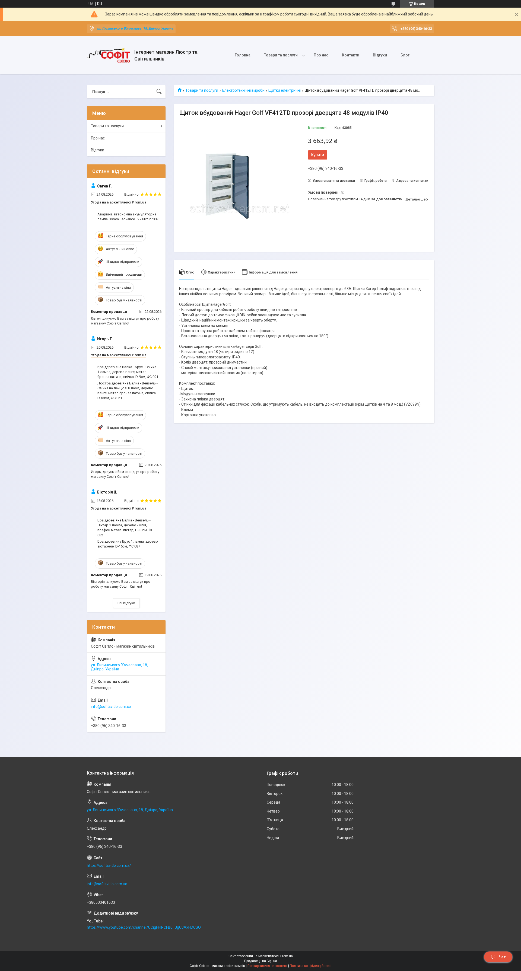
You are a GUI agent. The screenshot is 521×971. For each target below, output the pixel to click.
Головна (242, 55)
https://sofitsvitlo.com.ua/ (109, 865)
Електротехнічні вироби (243, 90)
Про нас (321, 55)
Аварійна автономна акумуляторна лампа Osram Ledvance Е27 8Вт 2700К (128, 216)
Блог (405, 55)
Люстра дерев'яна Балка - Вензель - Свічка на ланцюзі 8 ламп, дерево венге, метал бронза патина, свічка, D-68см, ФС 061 (127, 390)
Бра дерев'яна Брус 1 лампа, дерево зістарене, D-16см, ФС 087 (127, 543)
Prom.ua (286, 956)
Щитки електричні (284, 90)
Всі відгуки (126, 603)
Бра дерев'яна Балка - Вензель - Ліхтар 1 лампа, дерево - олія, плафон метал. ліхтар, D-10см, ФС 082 (125, 527)
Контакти (350, 55)
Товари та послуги (281, 55)
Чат (502, 957)
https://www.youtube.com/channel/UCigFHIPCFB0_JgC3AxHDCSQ (144, 927)
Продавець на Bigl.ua (260, 961)
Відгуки (380, 55)
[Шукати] (159, 91)
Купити (317, 155)
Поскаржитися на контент (267, 966)
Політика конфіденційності (310, 966)
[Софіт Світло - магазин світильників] (108, 55)
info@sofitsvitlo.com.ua (111, 706)
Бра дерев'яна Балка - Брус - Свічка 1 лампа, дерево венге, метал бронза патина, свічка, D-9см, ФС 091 (127, 372)
